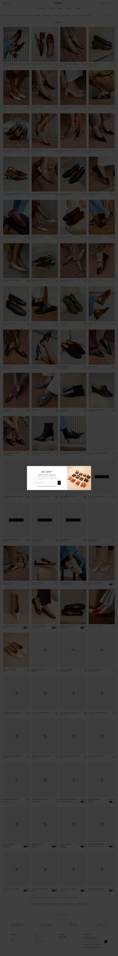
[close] (89, 468)
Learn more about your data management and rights (47, 486)
